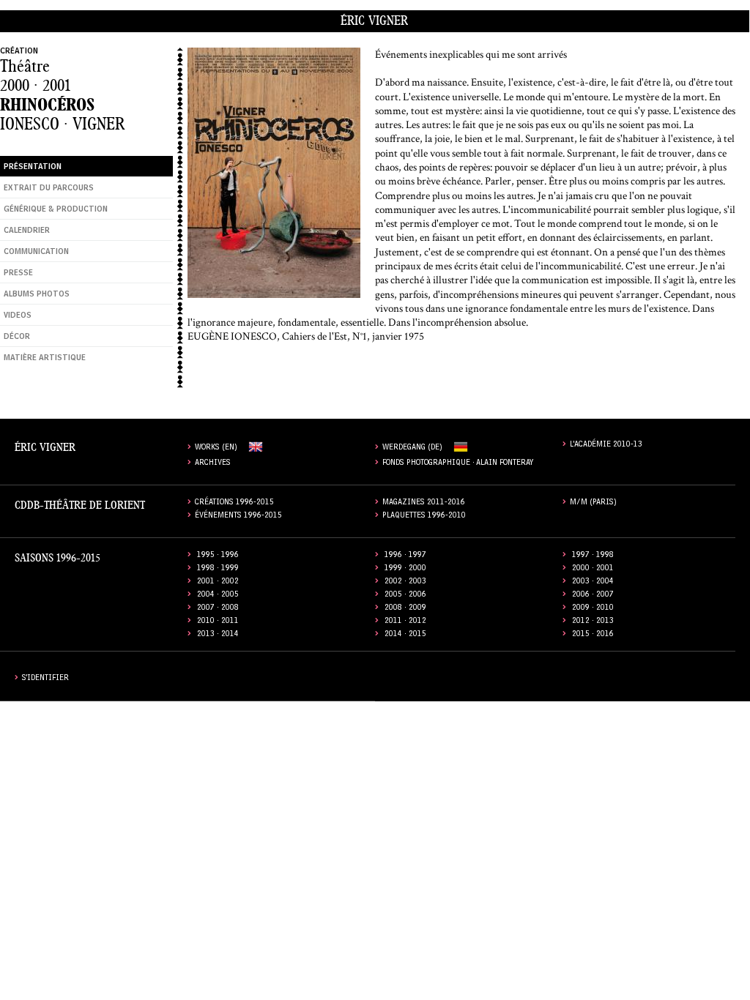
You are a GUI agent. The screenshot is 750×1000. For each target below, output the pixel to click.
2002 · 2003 (405, 582)
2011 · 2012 (405, 622)
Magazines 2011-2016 (423, 503)
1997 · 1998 (593, 556)
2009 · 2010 (593, 609)
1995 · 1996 (218, 556)
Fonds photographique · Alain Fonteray (458, 464)
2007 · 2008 (218, 609)
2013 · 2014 (218, 635)
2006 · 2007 (593, 596)
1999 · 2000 (405, 569)
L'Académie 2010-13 (606, 445)
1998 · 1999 (218, 569)
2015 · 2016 (593, 635)
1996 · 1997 (405, 556)
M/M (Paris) (593, 503)
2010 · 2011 (218, 622)
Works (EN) (216, 448)
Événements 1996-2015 (238, 516)
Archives (213, 464)
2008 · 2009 (405, 609)
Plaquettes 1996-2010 (424, 516)
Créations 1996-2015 (234, 503)
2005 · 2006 (405, 596)
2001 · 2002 (218, 582)
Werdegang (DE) (412, 448)
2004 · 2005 (218, 596)
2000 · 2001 (35, 85)
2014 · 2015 (405, 635)
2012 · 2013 (593, 622)
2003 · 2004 (593, 582)
